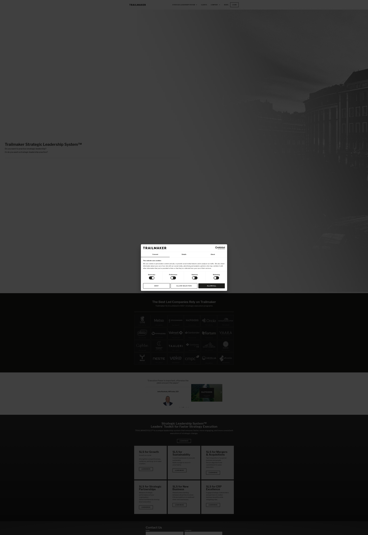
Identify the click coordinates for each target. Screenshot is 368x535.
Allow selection (184, 286)
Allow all (211, 286)
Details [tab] (184, 254)
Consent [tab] (155, 254)
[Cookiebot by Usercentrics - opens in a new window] (216, 248)
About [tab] (213, 254)
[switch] (173, 277)
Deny (156, 286)
